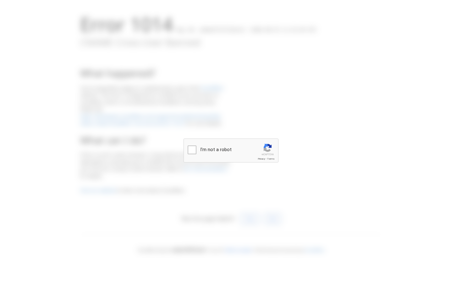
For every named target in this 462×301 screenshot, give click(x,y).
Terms (271, 158)
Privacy (261, 158)
